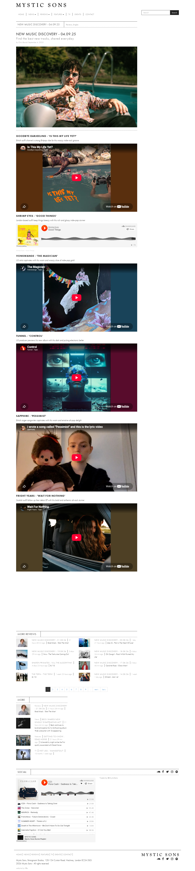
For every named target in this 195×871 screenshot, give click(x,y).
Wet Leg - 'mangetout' (51, 750)
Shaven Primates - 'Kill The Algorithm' (52, 662)
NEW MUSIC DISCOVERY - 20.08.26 (111, 640)
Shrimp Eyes (20, 250)
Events (78, 14)
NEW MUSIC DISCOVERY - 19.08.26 (49, 651)
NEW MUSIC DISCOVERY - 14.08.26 (111, 674)
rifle (26, 868)
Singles (75, 24)
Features (58, 14)
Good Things (30, 250)
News (31, 14)
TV (69, 14)
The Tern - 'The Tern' (42, 674)
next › (96, 689)
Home (21, 14)
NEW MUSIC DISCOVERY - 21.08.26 (49, 640)
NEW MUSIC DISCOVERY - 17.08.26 (111, 662)
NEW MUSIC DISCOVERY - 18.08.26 (111, 651)
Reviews (44, 14)
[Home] (41, 5)
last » (104, 689)
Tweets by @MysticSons (109, 778)
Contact (90, 14)
